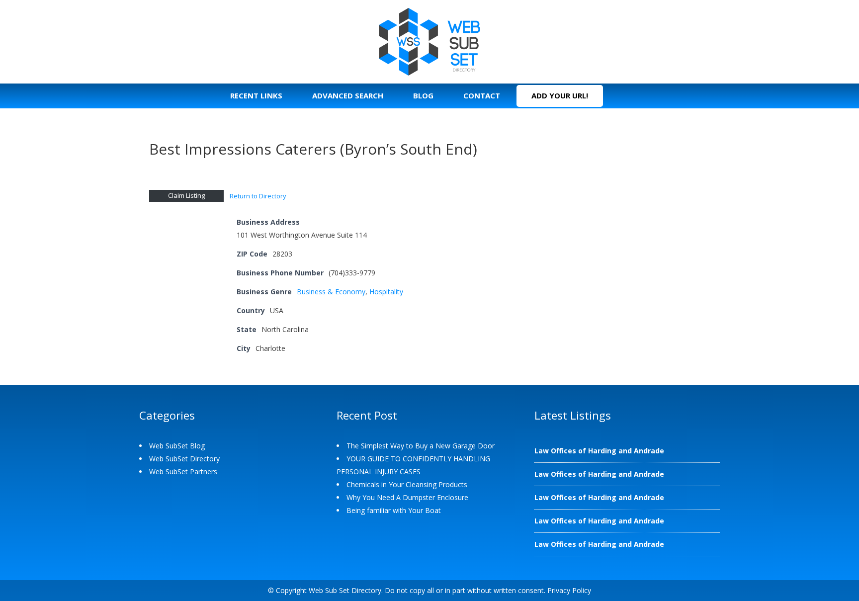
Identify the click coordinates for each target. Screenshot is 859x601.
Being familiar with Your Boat (393, 510)
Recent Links (256, 95)
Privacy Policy (569, 590)
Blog (423, 95)
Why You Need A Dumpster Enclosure (407, 497)
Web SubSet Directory (184, 458)
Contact (481, 95)
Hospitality (386, 291)
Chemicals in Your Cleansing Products (406, 484)
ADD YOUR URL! (559, 95)
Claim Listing (186, 195)
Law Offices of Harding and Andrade (599, 450)
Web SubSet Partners (183, 471)
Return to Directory (258, 195)
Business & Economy (331, 291)
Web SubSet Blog (177, 445)
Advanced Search (347, 95)
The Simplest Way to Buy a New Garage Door (420, 445)
